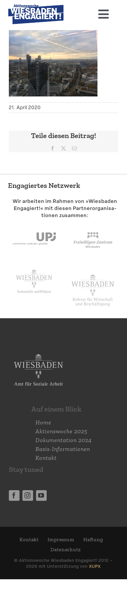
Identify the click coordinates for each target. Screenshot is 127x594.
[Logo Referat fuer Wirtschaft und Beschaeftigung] (92, 272)
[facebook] (14, 495)
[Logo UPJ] (34, 225)
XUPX (95, 566)
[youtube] (41, 495)
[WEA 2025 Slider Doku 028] (36, 7)
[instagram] (27, 495)
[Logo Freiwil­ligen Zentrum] (92, 225)
